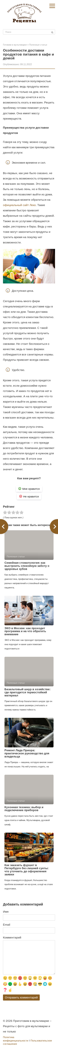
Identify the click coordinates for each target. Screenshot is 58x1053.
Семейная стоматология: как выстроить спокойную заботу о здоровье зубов (26, 565)
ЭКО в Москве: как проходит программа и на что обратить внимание (25, 631)
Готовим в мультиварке (15, 44)
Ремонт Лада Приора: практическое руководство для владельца (26, 753)
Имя (5, 911)
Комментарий (12, 937)
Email (6, 924)
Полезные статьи (38, 44)
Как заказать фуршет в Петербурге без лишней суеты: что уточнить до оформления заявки (26, 870)
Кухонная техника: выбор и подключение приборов (23, 809)
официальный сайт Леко (19, 205)
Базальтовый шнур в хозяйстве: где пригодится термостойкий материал (27, 692)
